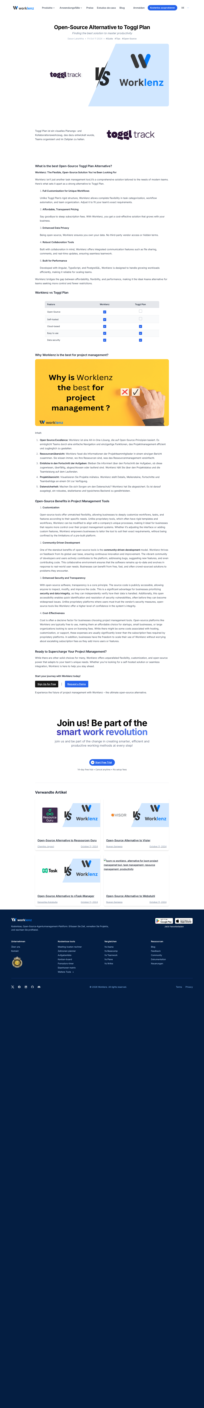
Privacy (189, 987)
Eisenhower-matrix (67, 967)
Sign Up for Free (46, 684)
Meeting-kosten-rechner (70, 946)
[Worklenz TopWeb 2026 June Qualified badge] (17, 962)
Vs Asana (108, 946)
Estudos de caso (106, 7)
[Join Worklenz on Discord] (38, 986)
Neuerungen (157, 963)
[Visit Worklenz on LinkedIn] (25, 986)
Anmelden (139, 7)
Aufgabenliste (64, 955)
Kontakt (15, 951)
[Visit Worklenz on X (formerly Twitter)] (12, 986)
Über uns (15, 946)
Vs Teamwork (111, 955)
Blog (122, 7)
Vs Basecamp (111, 951)
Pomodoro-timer (66, 963)
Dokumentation (158, 959)
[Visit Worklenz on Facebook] (19, 986)
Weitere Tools (66, 972)
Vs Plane (108, 959)
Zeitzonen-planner (67, 951)
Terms (179, 987)
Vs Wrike (108, 963)
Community (156, 955)
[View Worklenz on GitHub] (32, 986)
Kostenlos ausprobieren (162, 7)
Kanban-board (65, 959)
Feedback (156, 951)
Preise (89, 7)
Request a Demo (76, 684)
